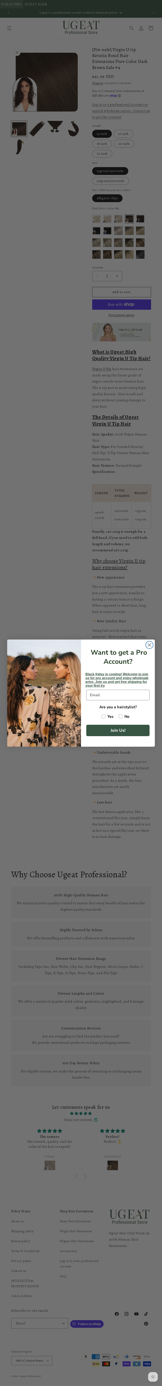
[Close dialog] (149, 645)
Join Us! (118, 730)
